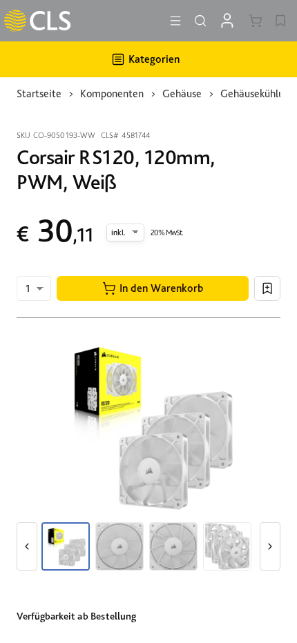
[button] (153, 288)
